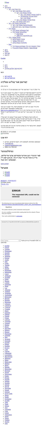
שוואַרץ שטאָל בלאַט (19, 39)
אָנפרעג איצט (5, 164)
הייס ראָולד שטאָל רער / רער (21, 21)
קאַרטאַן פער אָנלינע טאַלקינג (13, 68)
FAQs (6, 51)
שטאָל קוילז (12, 28)
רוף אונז (7, 55)
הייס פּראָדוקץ (12, 180)
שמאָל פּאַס (19, 34)
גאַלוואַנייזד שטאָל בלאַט (20, 42)
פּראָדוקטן (8, 7)
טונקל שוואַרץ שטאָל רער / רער (25, 20)
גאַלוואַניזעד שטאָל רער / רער (17, 23)
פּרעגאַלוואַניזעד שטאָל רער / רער (22, 25)
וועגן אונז (7, 53)
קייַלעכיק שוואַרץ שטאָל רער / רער (30, 14)
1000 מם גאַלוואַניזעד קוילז (24, 35)
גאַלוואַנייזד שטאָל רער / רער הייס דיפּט (24, 27)
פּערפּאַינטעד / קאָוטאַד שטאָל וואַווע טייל (25, 48)
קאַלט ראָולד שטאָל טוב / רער (21, 11)
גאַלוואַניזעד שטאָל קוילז (20, 32)
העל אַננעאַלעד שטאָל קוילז (21, 30)
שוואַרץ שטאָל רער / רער (23, 13)
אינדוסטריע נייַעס (10, 78)
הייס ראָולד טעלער (18, 41)
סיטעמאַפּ (4, 180)
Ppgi (10, 44)
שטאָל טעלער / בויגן (15, 37)
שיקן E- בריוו (4, 184)
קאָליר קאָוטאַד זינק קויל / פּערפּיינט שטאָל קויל (26, 46)
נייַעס (6, 50)
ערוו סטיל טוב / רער (15, 9)
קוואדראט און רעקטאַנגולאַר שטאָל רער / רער (28, 17)
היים (6, 6)
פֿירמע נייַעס (8, 76)
